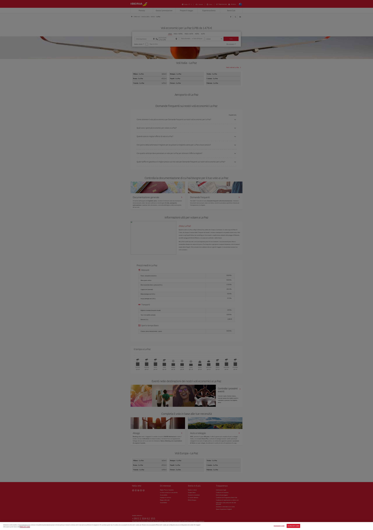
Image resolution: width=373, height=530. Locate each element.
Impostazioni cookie (279, 526)
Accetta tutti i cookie (293, 526)
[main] (186, 526)
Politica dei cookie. (25, 527)
